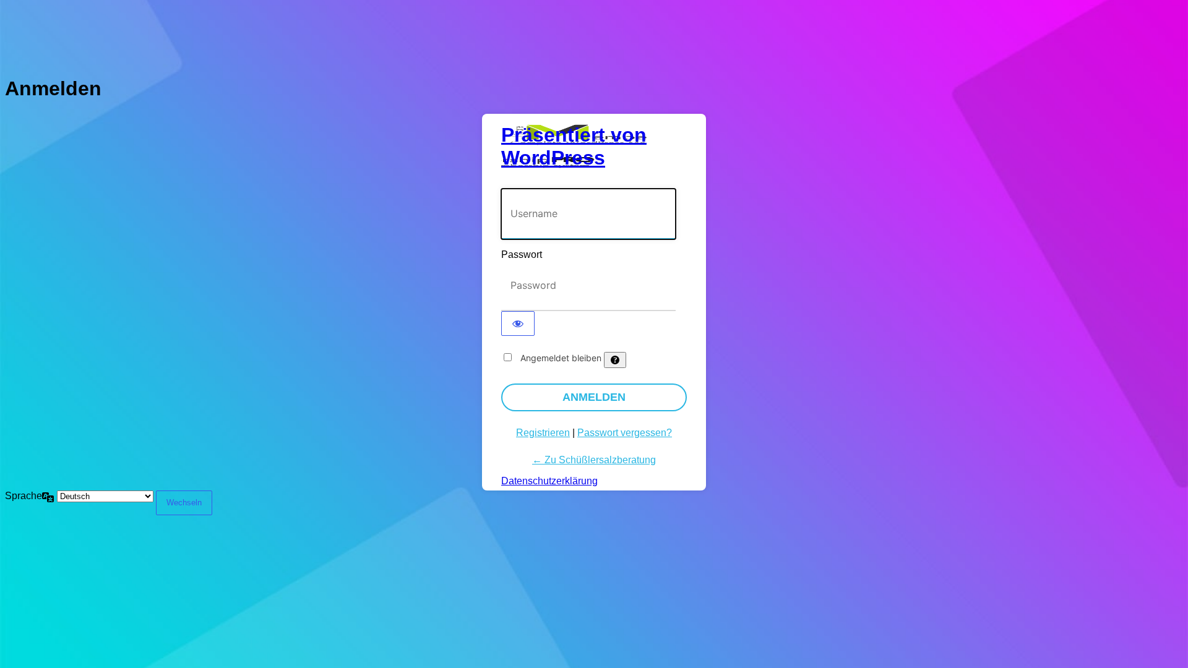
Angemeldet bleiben (560, 358)
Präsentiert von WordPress (574, 146)
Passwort (521, 254)
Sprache (23, 495)
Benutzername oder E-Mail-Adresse (577, 182)
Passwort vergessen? (624, 432)
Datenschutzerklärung (549, 481)
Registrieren (543, 432)
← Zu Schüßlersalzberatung (594, 460)
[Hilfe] (615, 360)
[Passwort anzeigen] (518, 323)
